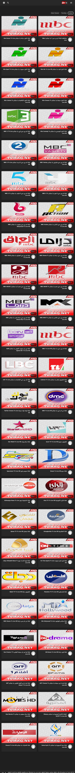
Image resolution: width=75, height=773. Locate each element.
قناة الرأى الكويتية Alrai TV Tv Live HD (55, 500)
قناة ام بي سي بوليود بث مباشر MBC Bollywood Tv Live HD (19, 225)
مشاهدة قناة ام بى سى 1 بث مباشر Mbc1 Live (54, 39)
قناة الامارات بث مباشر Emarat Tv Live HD (18, 745)
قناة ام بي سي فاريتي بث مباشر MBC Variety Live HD (53, 163)
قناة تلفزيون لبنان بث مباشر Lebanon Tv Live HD (54, 381)
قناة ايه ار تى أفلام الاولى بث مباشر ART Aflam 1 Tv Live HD (18, 684)
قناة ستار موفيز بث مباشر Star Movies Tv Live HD (18, 715)
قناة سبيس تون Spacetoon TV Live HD (18, 471)
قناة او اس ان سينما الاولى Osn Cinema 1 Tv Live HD (17, 653)
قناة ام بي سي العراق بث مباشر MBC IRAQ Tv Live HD (17, 256)
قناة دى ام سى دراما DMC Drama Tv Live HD (17, 621)
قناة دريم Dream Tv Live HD (58, 471)
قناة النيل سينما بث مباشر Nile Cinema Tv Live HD (54, 101)
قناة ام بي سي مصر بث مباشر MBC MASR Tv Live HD (53, 287)
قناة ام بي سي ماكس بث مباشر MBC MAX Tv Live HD (53, 319)
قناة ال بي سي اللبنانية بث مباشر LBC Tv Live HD (16, 381)
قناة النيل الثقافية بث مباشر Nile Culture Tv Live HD (17, 101)
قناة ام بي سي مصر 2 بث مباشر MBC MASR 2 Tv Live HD (16, 287)
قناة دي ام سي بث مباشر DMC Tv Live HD (54, 411)
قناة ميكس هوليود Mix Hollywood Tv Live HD (54, 622)
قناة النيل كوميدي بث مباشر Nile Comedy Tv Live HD (54, 132)
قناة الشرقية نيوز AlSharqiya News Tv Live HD (17, 501)
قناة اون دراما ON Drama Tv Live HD (56, 652)
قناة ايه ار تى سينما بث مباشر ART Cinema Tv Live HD (53, 684)
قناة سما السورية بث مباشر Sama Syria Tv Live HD (54, 746)
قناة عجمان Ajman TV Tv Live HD (20, 531)
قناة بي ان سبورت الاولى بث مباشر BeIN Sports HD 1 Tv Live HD (18, 349)
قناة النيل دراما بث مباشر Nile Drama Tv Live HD (17, 39)
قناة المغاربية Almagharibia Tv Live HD (55, 531)
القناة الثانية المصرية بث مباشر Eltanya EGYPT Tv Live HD (55, 715)
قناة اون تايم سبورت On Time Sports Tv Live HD (54, 562)
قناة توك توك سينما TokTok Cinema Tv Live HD (17, 412)
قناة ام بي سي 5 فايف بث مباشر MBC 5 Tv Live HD (17, 194)
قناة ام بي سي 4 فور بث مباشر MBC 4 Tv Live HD (54, 194)
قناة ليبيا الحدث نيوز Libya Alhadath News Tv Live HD (16, 562)
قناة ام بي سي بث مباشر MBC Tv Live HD (54, 348)
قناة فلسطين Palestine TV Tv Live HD (55, 592)
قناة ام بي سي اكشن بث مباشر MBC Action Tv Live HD (54, 225)
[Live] (69, 39)
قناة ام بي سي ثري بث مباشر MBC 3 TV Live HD (17, 132)
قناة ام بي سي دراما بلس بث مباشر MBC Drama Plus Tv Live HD (18, 319)
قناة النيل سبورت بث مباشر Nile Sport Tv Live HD (16, 70)
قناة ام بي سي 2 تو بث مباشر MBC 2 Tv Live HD (17, 163)
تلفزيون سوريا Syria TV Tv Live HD (56, 442)
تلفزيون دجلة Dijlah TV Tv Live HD (20, 592)
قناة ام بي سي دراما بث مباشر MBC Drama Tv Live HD (53, 256)
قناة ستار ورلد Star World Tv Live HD (19, 442)
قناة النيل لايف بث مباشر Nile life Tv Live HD (54, 69)
